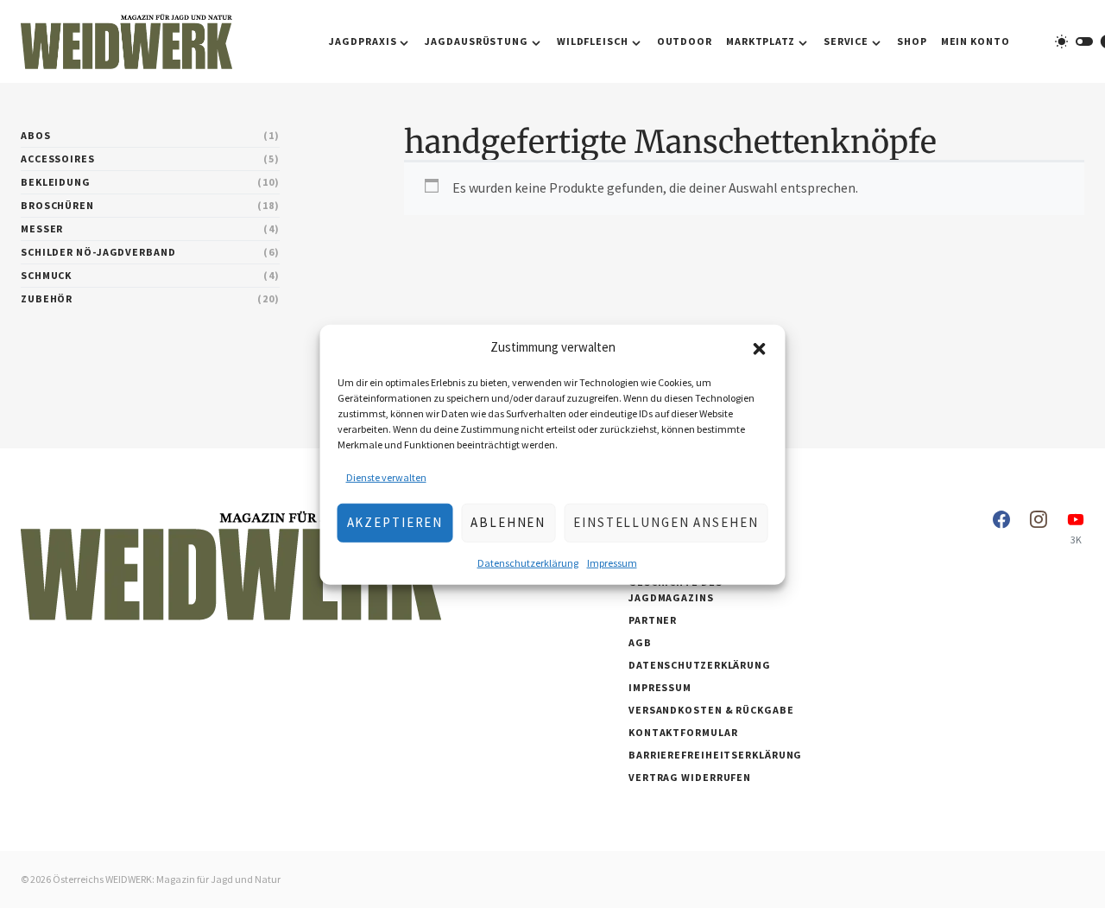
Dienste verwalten (386, 476)
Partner (652, 619)
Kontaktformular (683, 732)
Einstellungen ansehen (665, 521)
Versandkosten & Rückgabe (711, 709)
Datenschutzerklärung (527, 562)
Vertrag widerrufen (689, 777)
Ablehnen (508, 521)
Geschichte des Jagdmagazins (675, 589)
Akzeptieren (395, 521)
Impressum (612, 562)
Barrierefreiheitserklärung (715, 754)
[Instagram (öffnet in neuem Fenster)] (1038, 528)
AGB (640, 642)
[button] (759, 347)
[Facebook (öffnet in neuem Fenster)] (1001, 528)
